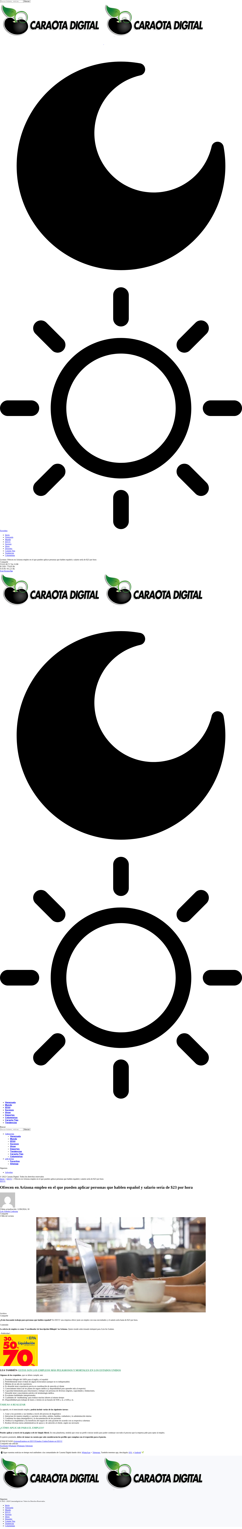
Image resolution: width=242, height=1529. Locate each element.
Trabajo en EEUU (55, 1441)
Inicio (2, 1179)
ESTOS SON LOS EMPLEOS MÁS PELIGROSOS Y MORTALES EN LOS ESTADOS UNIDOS (69, 1370)
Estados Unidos (41, 1441)
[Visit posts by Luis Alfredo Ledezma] (7, 1207)
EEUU (9, 1179)
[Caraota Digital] (103, 613)
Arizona (17, 1441)
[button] (6, 571)
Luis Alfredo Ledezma (9, 1211)
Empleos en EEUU (27, 1441)
